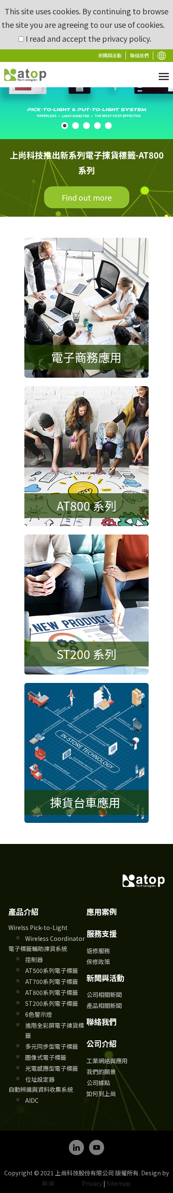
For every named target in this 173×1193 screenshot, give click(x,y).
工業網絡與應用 (107, 1060)
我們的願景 (101, 1071)
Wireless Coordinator (55, 938)
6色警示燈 (38, 1014)
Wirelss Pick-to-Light (38, 927)
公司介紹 (101, 1043)
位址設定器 (40, 1079)
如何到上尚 (101, 1093)
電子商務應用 (86, 357)
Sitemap (119, 1183)
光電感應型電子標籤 (51, 1068)
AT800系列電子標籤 (51, 992)
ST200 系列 (86, 653)
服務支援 (101, 933)
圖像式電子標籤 (45, 1057)
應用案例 (101, 911)
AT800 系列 (86, 505)
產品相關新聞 (104, 1005)
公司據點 (98, 1082)
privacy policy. (126, 38)
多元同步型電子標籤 (51, 1046)
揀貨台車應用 (86, 802)
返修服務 (98, 950)
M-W (48, 1183)
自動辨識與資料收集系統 (40, 1089)
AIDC (32, 1100)
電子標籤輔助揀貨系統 (37, 948)
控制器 (34, 959)
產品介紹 (23, 911)
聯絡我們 (139, 55)
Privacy (92, 1183)
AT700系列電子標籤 (51, 981)
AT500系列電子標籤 (51, 970)
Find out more (87, 197)
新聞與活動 (109, 55)
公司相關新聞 (104, 994)
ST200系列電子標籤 (51, 1003)
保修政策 (98, 961)
